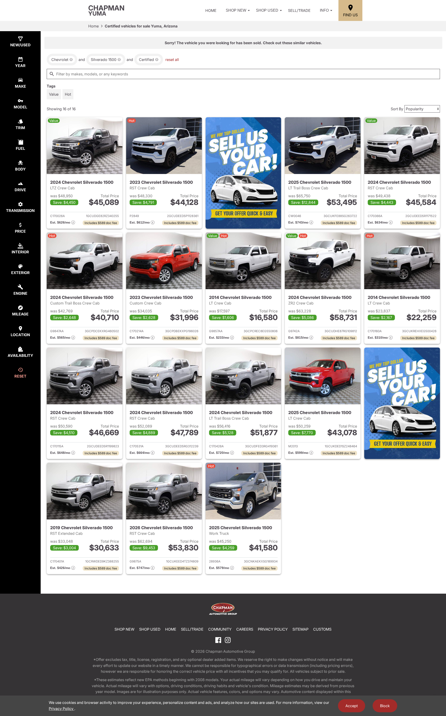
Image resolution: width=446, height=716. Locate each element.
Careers (244, 629)
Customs (322, 629)
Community (220, 629)
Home (210, 10)
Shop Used (267, 10)
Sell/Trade (299, 10)
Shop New (236, 10)
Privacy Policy (273, 629)
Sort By (397, 109)
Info (324, 10)
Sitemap (300, 629)
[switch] (54, 94)
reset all (172, 59)
